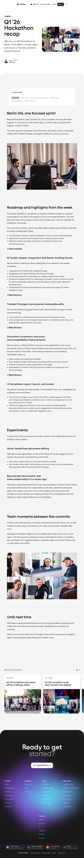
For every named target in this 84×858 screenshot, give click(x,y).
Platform (45, 784)
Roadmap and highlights (39, 98)
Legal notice (61, 853)
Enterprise (28, 784)
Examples (45, 795)
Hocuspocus (46, 803)
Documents (9, 799)
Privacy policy (46, 853)
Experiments (54, 98)
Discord (41, 823)
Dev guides (46, 799)
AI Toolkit (8, 792)
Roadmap (8, 807)
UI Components (47, 788)
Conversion (9, 795)
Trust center (67, 807)
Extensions (46, 792)
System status (35, 853)
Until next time (30, 101)
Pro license (67, 795)
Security (66, 803)
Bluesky (41, 834)
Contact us (29, 792)
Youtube (42, 838)
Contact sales (45, 4)
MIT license (67, 799)
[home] (22, 4)
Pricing (7, 803)
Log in (54, 4)
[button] (66, 4)
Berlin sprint (25, 98)
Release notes (68, 784)
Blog (26, 788)
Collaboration (10, 788)
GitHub (41, 819)
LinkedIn (42, 831)
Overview (15, 98)
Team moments (17, 101)
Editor (7, 784)
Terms (54, 853)
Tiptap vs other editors (71, 788)
